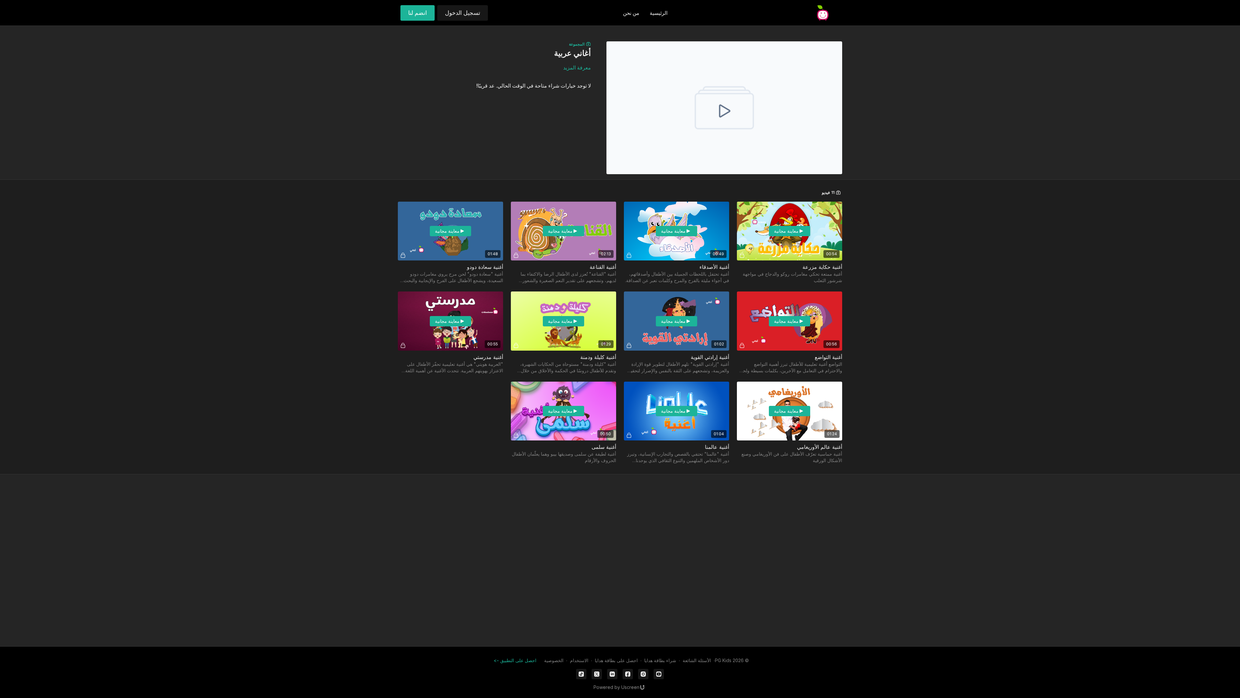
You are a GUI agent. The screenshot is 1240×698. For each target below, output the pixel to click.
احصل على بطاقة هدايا (616, 660)
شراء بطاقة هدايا (660, 660)
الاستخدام (579, 660)
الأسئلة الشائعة (697, 660)
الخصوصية (553, 660)
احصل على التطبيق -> (515, 660)
